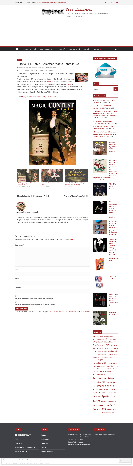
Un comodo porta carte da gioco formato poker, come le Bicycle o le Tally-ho (113, 227)
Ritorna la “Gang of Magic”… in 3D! (76, 196)
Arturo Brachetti (99, 336)
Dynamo (107, 351)
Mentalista (99, 382)
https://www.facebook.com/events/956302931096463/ (40, 97)
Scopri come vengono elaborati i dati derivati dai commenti (69, 312)
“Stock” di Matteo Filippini (112, 186)
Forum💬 (86, 49)
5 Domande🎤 (60, 49)
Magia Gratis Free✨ (46, 49)
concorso (20, 70)
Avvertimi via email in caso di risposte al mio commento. (34, 299)
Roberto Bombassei (102, 389)
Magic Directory (47, 451)
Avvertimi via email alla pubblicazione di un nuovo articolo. (35, 305)
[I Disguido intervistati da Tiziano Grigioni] (52, 175)
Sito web (18, 287)
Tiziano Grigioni (48, 70)
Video (111, 409)
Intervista (98, 360)
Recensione (107, 385)
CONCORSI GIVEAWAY (23, 435)
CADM (102, 339)
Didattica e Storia (103, 348)
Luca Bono (113, 363)
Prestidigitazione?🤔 (29, 49)
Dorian (31, 70)
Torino (100, 409)
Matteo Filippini (99, 374)
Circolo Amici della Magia (107, 342)
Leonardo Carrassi (110, 360)
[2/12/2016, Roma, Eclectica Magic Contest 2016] (28, 175)
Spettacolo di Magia (108, 401)
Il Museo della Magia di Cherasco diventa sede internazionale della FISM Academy (104, 134)
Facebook (44, 435)
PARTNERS (19, 443)
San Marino (112, 392)
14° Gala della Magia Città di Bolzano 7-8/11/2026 (51, 2)
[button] (90, 49)
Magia (49, 82)
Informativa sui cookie (43, 463)
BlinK (95, 339)
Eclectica (36, 70)
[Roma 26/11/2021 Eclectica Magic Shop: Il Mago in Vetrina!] (76, 175)
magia (69, 84)
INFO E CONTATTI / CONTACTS (26, 447)
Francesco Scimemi (104, 354)
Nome (17, 270)
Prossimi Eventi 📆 (74, 49)
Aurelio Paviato (111, 336)
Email (17, 278)
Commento (19, 245)
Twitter (44, 447)
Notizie (19, 59)
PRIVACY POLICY (21, 451)
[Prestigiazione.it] (17, 49)
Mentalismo (104, 378)
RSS (16, 439)
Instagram (44, 439)
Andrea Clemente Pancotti (37, 67)
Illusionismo (107, 357)
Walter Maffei (97, 413)
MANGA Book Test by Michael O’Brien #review (113, 147)
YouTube (44, 443)
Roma (41, 70)
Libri (95, 363)
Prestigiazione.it (80, 9)
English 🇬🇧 (97, 49)
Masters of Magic (105, 372)
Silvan (97, 397)
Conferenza (101, 345)
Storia (96, 405)
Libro (103, 363)
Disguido (26, 70)
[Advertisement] (66, 33)
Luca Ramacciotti (99, 366)
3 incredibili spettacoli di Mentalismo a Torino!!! (33, 196)
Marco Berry (104, 369)
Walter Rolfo (109, 413)
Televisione (107, 405)
